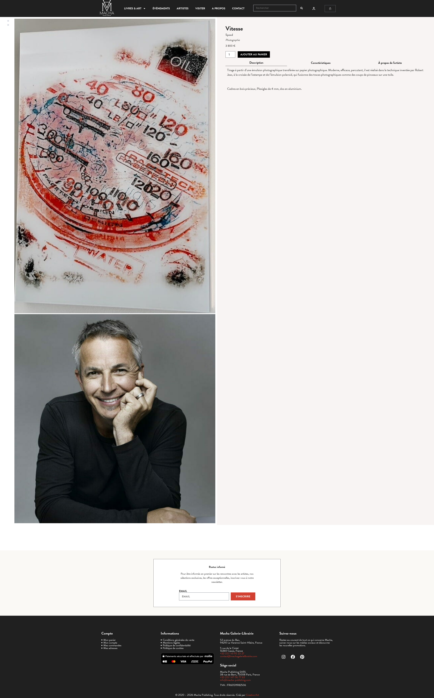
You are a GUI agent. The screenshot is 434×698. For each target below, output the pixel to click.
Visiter (200, 8)
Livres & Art (132, 8)
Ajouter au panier (253, 54)
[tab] (256, 62)
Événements (161, 8)
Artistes (183, 8)
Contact (238, 8)
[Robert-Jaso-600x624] (114, 418)
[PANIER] (330, 8)
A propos (218, 8)
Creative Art (252, 695)
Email (183, 591)
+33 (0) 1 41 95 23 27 (232, 654)
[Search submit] (301, 8)
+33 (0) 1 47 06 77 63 (232, 677)
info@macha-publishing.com (235, 680)
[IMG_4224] (114, 166)
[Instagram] (283, 657)
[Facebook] (293, 657)
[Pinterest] (302, 657)
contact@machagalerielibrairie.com (238, 656)
